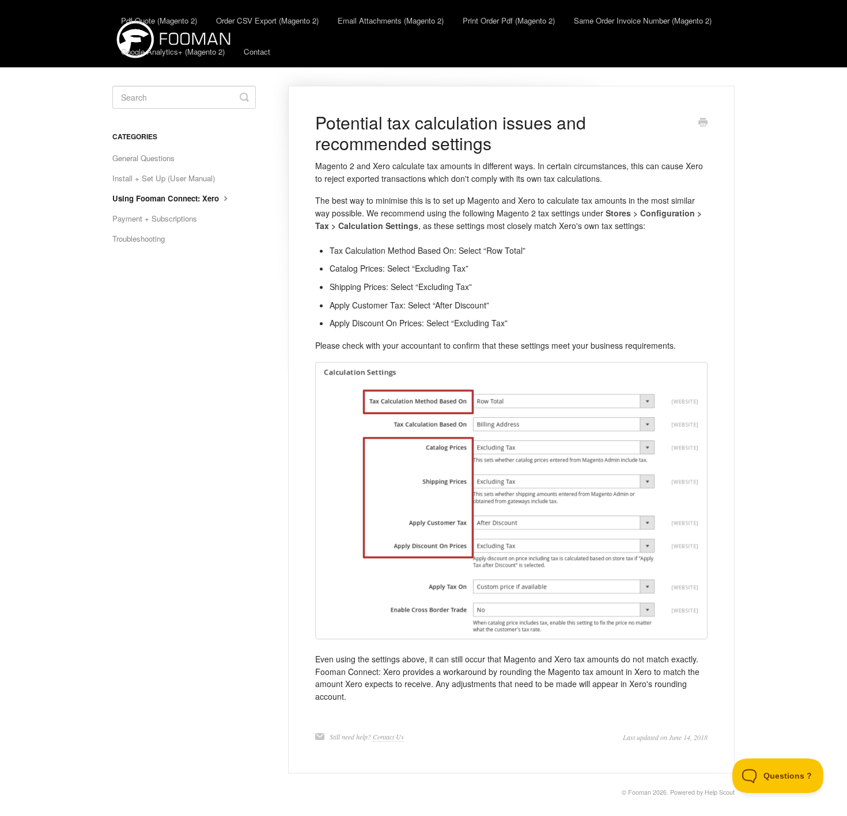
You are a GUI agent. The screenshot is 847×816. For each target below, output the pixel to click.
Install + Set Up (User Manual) (163, 178)
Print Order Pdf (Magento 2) (509, 20)
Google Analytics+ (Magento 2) (173, 51)
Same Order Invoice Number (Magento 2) (643, 20)
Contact (257, 51)
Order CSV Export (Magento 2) (267, 20)
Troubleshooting (138, 238)
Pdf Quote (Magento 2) (159, 20)
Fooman (639, 792)
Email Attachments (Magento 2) (391, 20)
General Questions (143, 157)
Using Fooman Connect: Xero (166, 198)
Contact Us (388, 736)
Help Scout (720, 792)
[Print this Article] (703, 123)
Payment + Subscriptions (154, 218)
